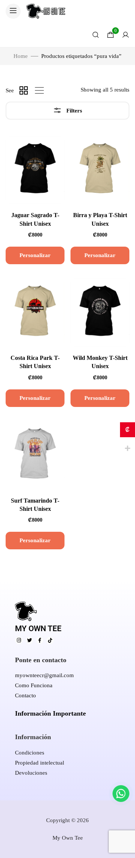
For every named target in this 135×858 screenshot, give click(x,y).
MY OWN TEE (38, 628)
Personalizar (35, 255)
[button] (13, 11)
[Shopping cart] (110, 34)
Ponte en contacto (40, 660)
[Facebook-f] (40, 640)
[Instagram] (19, 640)
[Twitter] (29, 640)
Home (21, 56)
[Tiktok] (50, 640)
